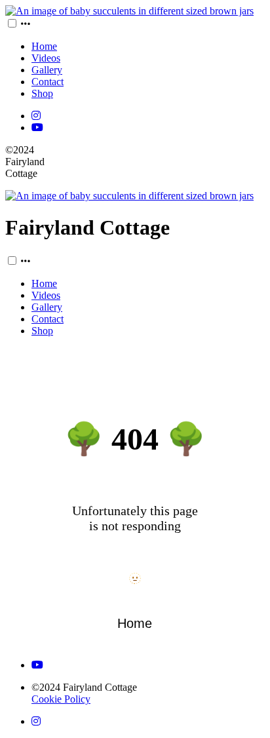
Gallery (46, 69)
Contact (47, 81)
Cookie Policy (60, 699)
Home (44, 46)
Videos (45, 58)
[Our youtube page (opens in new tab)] (37, 127)
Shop (42, 93)
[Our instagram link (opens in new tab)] (36, 115)
